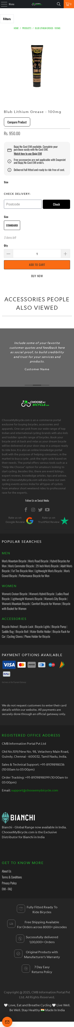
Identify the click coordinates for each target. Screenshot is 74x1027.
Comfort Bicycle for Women (46, 603)
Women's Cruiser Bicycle (14, 593)
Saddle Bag (8, 631)
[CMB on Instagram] (33, 510)
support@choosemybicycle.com (34, 790)
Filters (7, 19)
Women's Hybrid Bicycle (41, 593)
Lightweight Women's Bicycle (27, 598)
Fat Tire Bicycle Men (22, 570)
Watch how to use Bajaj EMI (28, 153)
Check (56, 204)
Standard (12, 225)
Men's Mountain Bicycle (14, 561)
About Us (6, 871)
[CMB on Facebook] (26, 510)
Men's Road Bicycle (38, 561)
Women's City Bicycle (55, 598)
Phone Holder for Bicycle (37, 636)
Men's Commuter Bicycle (21, 566)
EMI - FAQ (7, 889)
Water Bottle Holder (40, 631)
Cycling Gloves (15, 636)
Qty (6, 245)
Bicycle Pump (59, 626)
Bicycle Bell (22, 631)
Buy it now (37, 276)
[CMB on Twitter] (40, 510)
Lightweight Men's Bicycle (48, 570)
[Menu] (2, 4)
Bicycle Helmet (10, 626)
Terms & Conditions (12, 877)
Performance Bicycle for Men (34, 575)
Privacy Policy (9, 883)
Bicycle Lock (26, 626)
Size (6, 182)
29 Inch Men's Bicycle (47, 566)
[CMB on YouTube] (47, 510)
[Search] (59, 4)
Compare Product (17, 122)
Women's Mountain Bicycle (16, 603)
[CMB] (37, 4)
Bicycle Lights (42, 626)
